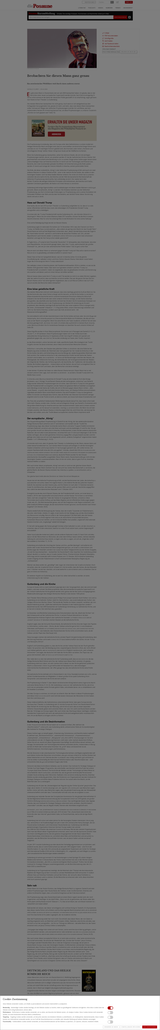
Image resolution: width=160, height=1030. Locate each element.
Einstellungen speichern (131, 1027)
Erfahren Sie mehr (111, 1027)
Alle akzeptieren (150, 1027)
